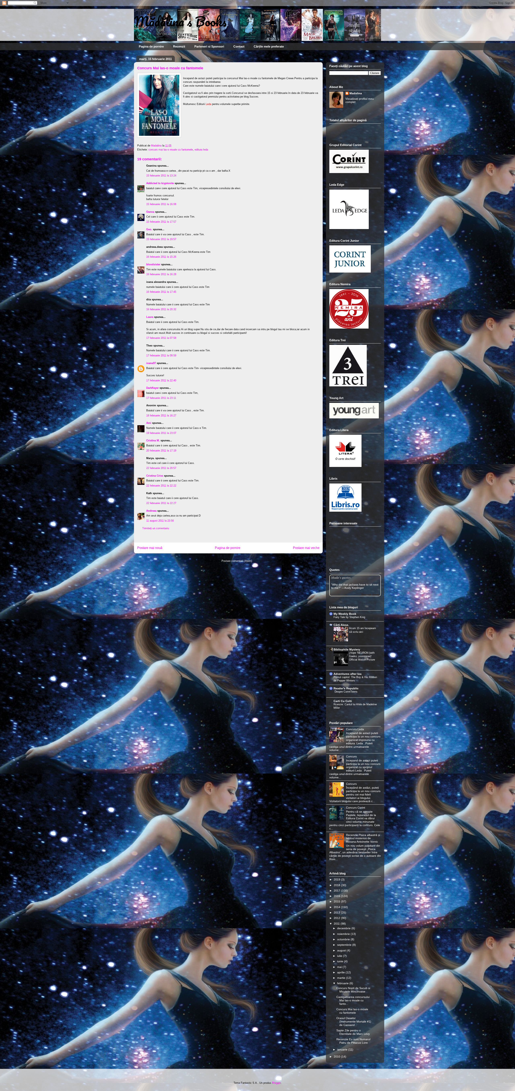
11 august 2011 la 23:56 (160, 520)
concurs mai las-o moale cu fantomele (170, 149)
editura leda (201, 149)
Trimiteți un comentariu (155, 528)
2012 (337, 918)
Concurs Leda (355, 729)
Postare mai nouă (149, 548)
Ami (148, 422)
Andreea (151, 510)
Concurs (351, 756)
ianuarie (342, 1049)
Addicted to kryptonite (160, 183)
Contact (238, 46)
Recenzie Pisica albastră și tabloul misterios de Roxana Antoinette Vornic (363, 838)
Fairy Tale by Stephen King (349, 617)
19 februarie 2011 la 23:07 (161, 433)
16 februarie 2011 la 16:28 (161, 274)
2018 (337, 885)
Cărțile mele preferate (269, 46)
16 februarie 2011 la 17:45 (161, 291)
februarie (343, 983)
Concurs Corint (355, 807)
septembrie (344, 944)
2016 (337, 896)
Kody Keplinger (354, 587)
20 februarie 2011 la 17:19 (161, 450)
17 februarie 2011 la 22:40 (161, 380)
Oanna (150, 211)
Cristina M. (153, 440)
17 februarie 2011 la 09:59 (161, 355)
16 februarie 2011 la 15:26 (161, 256)
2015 (337, 901)
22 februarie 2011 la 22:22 (161, 485)
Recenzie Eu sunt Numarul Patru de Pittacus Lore (353, 1041)
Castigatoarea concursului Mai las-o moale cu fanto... (353, 1000)
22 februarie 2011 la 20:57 (161, 468)
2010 (337, 1056)
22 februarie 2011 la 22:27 (161, 503)
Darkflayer (152, 387)
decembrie (344, 928)
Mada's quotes (341, 577)
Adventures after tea (348, 673)
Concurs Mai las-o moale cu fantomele (352, 1011)
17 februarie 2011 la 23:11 (161, 397)
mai (340, 967)
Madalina (355, 93)
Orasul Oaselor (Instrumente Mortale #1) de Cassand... (353, 1021)
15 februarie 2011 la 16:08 (161, 204)
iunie (340, 961)
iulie (340, 955)
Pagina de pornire (151, 46)
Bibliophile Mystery (347, 649)
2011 (337, 923)
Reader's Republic (346, 688)
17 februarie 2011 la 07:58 (161, 337)
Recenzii (179, 46)
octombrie (344, 939)
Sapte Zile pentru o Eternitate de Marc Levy (353, 1032)
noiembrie (344, 933)
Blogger (276, 1082)
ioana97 (151, 363)
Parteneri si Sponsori (209, 46)
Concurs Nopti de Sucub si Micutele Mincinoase (353, 989)
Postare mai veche (306, 548)
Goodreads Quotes (370, 594)
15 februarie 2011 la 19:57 (161, 239)
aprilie (341, 972)
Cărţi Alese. (341, 624)
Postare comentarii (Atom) (236, 560)
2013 (337, 912)
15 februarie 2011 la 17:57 (161, 221)
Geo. (149, 229)
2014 (337, 907)
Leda (208, 104)
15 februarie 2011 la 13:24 (161, 175)
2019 (337, 879)
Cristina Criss (154, 475)
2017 (337, 890)
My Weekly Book (345, 613)
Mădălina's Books (180, 21)
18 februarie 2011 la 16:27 (161, 415)
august (342, 950)
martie (341, 977)
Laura (149, 316)
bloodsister (153, 264)
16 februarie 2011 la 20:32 (161, 309)
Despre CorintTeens (346, 691)
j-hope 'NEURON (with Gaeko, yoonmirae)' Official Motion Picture (362, 656)
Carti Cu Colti (343, 701)
